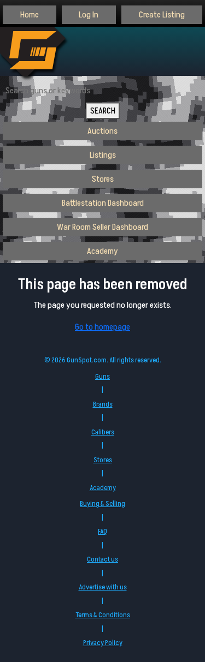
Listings (103, 155)
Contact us (102, 559)
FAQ (102, 531)
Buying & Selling (102, 504)
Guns (102, 376)
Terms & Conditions (102, 615)
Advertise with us (103, 587)
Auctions (102, 131)
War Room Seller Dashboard (102, 227)
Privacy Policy (102, 643)
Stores (103, 179)
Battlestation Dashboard (103, 203)
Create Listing (162, 15)
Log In (88, 15)
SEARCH (102, 111)
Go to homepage (102, 327)
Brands (103, 404)
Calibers (102, 432)
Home (29, 15)
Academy (102, 251)
